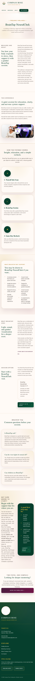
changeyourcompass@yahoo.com (9, 637)
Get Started (24, 10)
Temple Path (18, 668)
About (16, 10)
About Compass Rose (6, 651)
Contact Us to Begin (25, 405)
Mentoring (10, 10)
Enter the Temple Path (17, 590)
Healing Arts (7, 668)
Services (4, 10)
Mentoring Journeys (5, 648)
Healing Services (5, 646)
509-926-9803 (4, 636)
